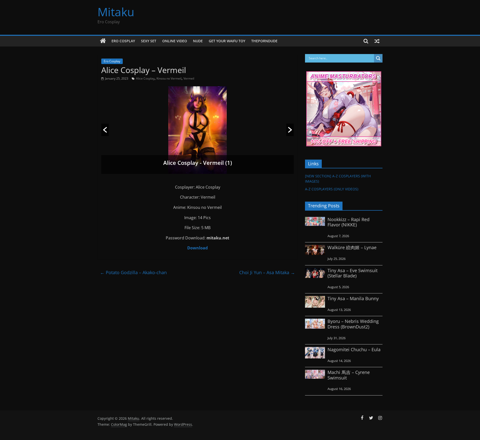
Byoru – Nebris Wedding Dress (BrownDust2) (353, 324)
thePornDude (264, 41)
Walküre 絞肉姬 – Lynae (352, 247)
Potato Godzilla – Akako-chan (133, 272)
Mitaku (116, 12)
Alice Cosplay (145, 78)
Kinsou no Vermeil (169, 78)
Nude (198, 41)
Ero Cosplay (123, 41)
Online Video (174, 41)
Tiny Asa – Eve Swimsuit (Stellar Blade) (353, 273)
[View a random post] (377, 41)
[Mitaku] (103, 41)
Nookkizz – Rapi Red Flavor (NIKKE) (349, 222)
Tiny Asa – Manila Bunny (353, 298)
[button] (105, 130)
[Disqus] (198, 341)
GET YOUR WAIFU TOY (227, 41)
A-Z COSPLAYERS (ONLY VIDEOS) (331, 189)
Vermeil (189, 78)
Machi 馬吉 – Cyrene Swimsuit (349, 375)
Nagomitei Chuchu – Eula (354, 349)
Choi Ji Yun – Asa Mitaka (267, 272)
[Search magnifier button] (378, 58)
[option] (197, 130)
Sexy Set (148, 41)
